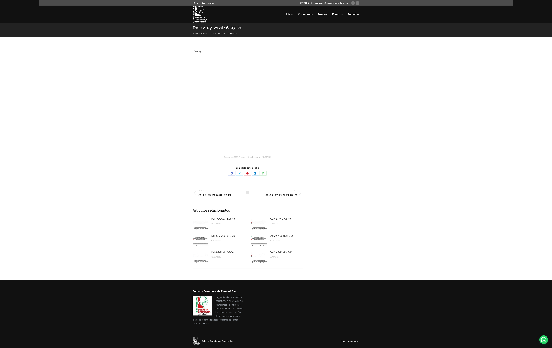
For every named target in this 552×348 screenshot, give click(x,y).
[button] (543, 339)
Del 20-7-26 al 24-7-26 (282, 235)
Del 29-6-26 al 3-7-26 (281, 252)
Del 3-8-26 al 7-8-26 (280, 219)
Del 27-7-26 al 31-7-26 (223, 235)
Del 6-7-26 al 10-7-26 (222, 252)
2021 (236, 157)
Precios (242, 157)
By (254, 157)
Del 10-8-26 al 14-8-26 (223, 219)
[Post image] (200, 223)
